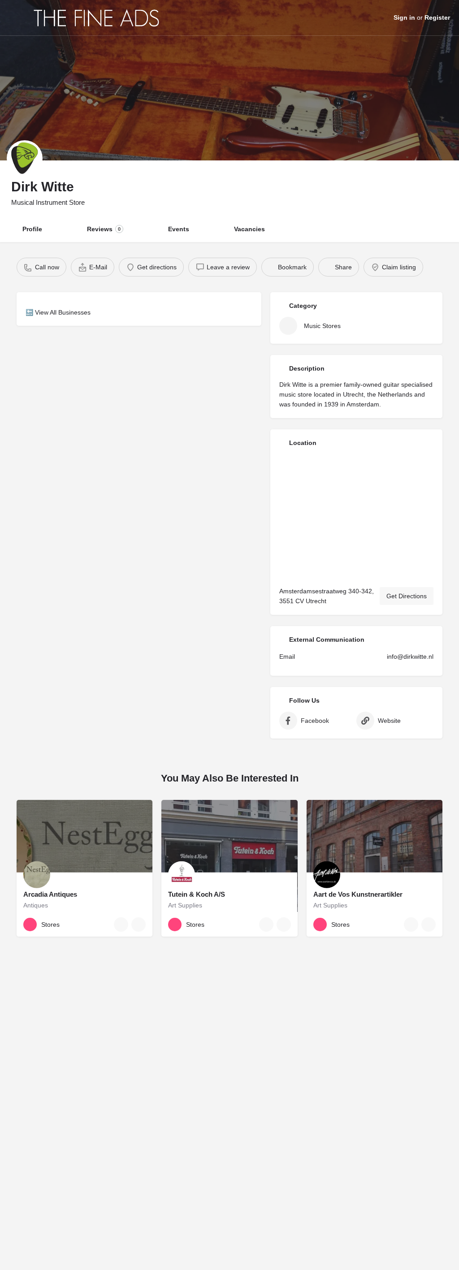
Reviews (104, 229)
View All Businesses (63, 312)
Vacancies (249, 229)
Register (437, 17)
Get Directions (406, 596)
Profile (32, 229)
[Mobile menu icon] (14, 18)
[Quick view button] (121, 924)
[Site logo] (98, 18)
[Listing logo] (25, 158)
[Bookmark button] (138, 924)
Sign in (404, 17)
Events (178, 229)
